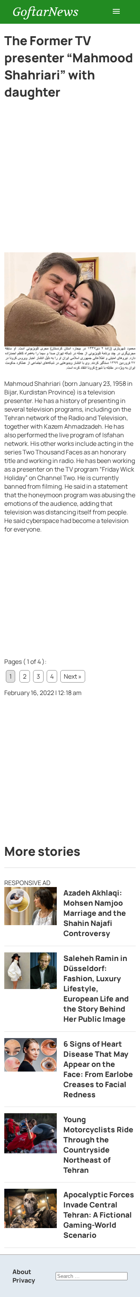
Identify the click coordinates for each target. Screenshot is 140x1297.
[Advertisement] (70, 179)
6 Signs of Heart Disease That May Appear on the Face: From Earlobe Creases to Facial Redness (98, 1069)
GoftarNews (45, 12)
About (21, 1271)
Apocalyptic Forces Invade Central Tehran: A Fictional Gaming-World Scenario (98, 1215)
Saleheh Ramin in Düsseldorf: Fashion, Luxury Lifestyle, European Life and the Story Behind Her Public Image (96, 988)
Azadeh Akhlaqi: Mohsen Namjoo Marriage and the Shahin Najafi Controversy (94, 913)
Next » (73, 676)
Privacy (23, 1280)
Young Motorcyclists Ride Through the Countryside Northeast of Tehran (98, 1144)
